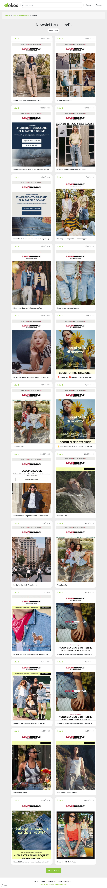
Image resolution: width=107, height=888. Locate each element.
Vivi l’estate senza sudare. (67, 792)
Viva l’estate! (19, 446)
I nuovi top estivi (20, 792)
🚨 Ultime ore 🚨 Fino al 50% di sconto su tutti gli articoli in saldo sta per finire (75, 377)
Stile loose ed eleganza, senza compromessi (31, 515)
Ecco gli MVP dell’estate (66, 862)
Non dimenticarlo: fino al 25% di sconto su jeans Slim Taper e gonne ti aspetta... (32, 169)
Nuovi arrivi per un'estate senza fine (28, 308)
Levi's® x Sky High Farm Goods (25, 585)
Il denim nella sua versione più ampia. (72, 169)
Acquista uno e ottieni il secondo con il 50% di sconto (75, 654)
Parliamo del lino (64, 515)
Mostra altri (53, 870)
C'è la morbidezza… (64, 100)
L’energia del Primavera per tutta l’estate (29, 723)
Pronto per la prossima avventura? (27, 100)
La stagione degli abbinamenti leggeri (72, 238)
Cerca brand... (26, 9)
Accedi (99, 5)
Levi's (16, 38)
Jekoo (7, 15)
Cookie (49, 884)
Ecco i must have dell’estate (68, 308)
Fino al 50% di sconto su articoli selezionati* (31, 862)
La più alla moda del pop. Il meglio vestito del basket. (32, 377)
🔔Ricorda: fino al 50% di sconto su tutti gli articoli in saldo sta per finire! (75, 446)
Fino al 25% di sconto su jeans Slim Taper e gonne (32, 238)
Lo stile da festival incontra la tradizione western (32, 654)
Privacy (5, 885)
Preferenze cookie (60, 884)
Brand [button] (89, 5)
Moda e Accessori (21, 15)
